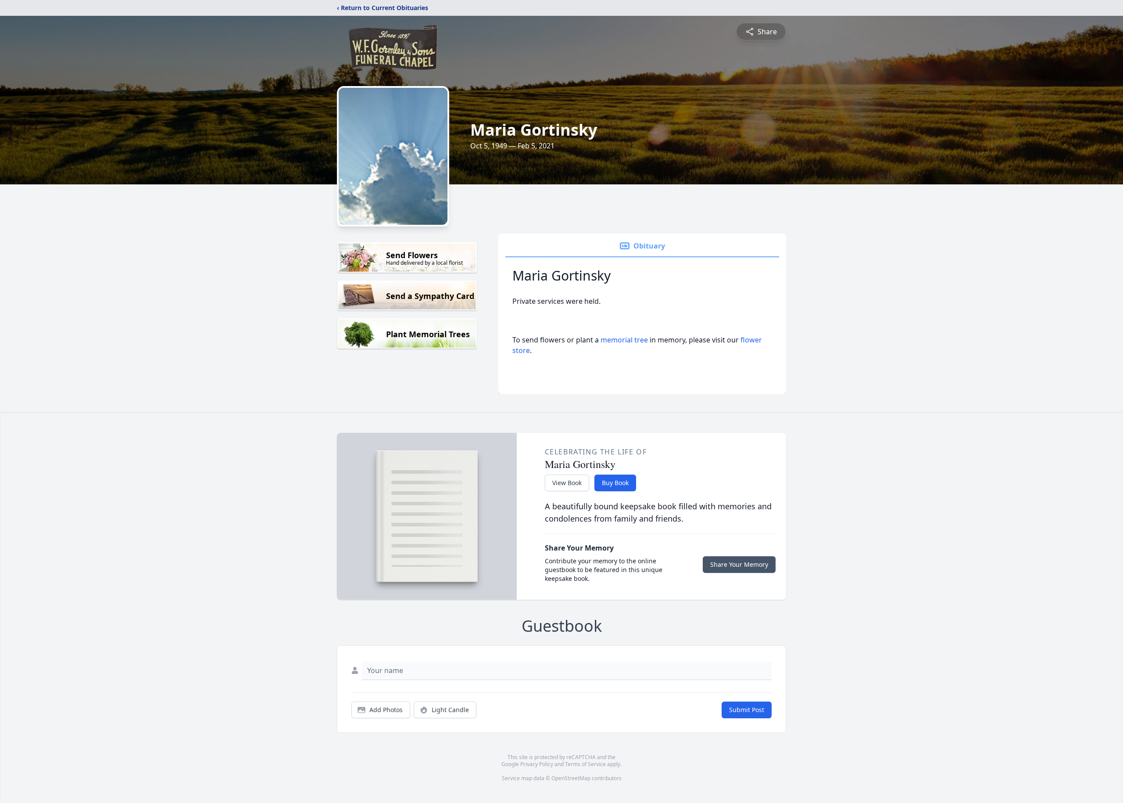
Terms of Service (585, 764)
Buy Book (615, 483)
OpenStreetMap (570, 778)
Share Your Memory (739, 564)
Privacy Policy (536, 764)
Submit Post (746, 710)
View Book (567, 483)
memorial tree (624, 340)
